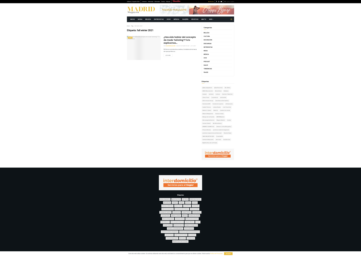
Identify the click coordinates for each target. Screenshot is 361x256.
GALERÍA (185, 19)
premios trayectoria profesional (212, 133)
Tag (132, 26)
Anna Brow (218, 91)
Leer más (168, 55)
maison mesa (219, 113)
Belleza (148, 19)
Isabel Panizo (207, 107)
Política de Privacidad (216, 254)
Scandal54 (219, 136)
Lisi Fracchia (227, 107)
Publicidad (150, 1)
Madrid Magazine (208, 113)
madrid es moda (225, 110)
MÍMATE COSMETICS (208, 126)
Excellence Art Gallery (222, 100)
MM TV (203, 19)
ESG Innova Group (208, 100)
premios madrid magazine (221, 130)
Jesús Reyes (217, 107)
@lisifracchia (218, 88)
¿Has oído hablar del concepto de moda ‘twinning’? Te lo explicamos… (180, 40)
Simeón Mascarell (208, 139)
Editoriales (157, 1)
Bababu (226, 91)
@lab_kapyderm (207, 88)
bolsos (218, 94)
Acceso (211, 1)
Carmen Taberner (227, 94)
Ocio (169, 19)
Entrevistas (159, 19)
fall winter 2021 (139, 26)
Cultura (207, 36)
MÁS (210, 19)
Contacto (144, 1)
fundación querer (218, 104)
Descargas (207, 44)
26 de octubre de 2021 (183, 46)
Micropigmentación (208, 120)
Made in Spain (207, 110)
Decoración (208, 40)
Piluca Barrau (207, 130)
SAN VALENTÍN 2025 (208, 136)
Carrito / (230, 2)
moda (229, 120)
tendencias (226, 139)
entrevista (223, 97)
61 (195, 46)
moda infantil (207, 123)
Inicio (128, 26)
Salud (206, 65)
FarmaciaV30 (206, 104)
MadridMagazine (171, 46)
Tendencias (208, 69)
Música (176, 19)
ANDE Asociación (208, 91)
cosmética (215, 97)
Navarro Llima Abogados (224, 126)
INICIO (132, 19)
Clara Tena (206, 97)
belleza (211, 94)
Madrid (216, 110)
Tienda (163, 1)
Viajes (206, 72)
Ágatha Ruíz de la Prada (210, 143)
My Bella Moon (217, 123)
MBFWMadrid (220, 117)
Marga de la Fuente (208, 117)
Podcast (168, 1)
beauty (205, 94)
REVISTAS (194, 19)
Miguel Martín (221, 120)
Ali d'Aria (227, 88)
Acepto (228, 253)
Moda (140, 19)
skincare (218, 139)
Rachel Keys (227, 133)
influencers (229, 104)
